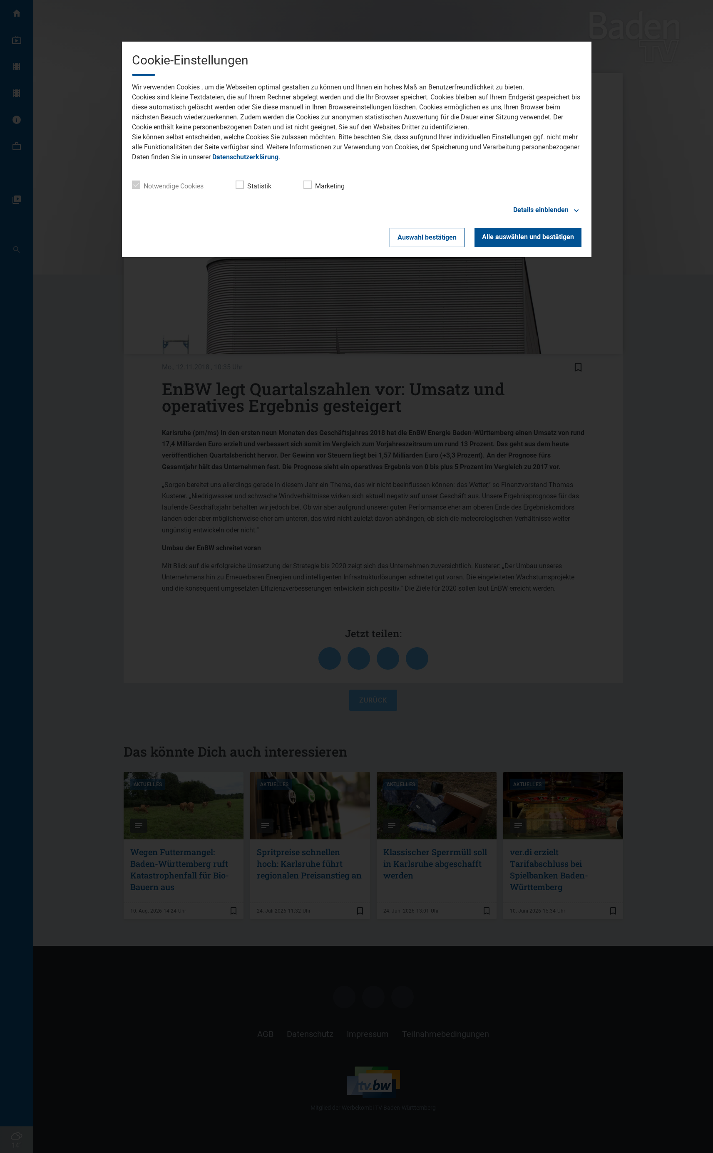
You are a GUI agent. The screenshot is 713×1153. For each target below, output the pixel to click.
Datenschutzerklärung (245, 157)
